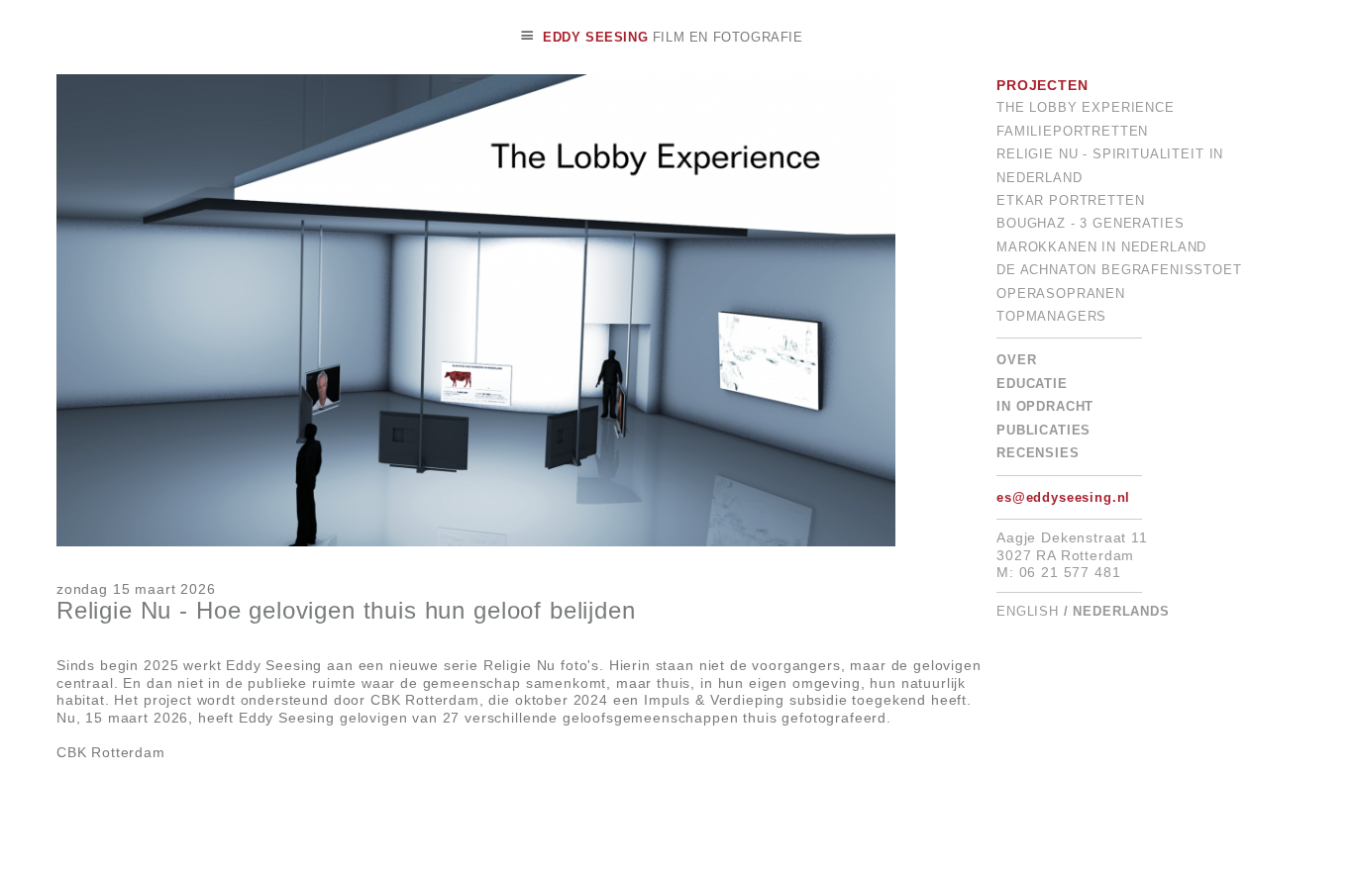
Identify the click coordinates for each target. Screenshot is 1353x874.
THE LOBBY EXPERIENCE (1085, 108)
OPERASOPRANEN (1060, 294)
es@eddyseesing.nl (1063, 498)
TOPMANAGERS (1051, 317)
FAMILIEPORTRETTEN (1072, 132)
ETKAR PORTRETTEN (1070, 201)
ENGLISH (1027, 612)
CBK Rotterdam (110, 752)
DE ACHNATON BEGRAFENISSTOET (1119, 270)
